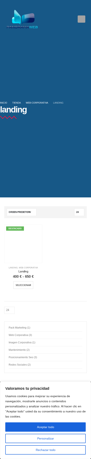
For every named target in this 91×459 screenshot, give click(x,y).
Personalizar (45, 438)
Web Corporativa (28, 268)
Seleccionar (23, 285)
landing (13, 268)
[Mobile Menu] (81, 19)
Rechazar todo (45, 450)
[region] (45, 420)
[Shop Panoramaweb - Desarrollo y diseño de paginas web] (22, 19)
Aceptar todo (45, 427)
